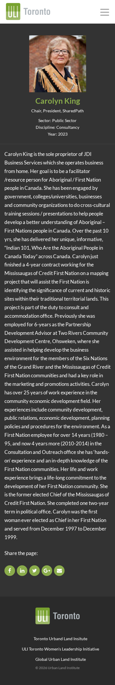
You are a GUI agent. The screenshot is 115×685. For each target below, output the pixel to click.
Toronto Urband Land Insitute (60, 638)
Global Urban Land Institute (60, 659)
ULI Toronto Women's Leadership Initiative (60, 648)
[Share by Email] (59, 570)
